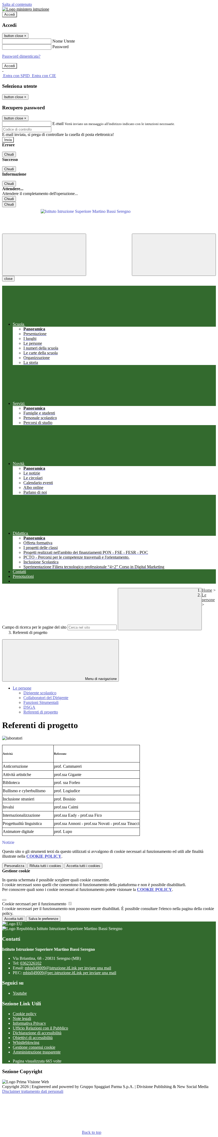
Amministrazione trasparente (37, 1052)
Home (207, 590)
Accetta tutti (83, 866)
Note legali (22, 1018)
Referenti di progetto (40, 712)
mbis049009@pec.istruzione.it (69, 972)
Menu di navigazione (100, 679)
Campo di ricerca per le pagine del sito (34, 627)
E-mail (58, 123)
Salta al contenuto (17, 4)
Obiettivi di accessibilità (33, 1037)
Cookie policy (24, 1013)
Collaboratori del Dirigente (45, 697)
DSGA (29, 707)
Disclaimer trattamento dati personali (32, 1091)
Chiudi (9, 154)
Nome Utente (63, 41)
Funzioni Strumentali (40, 702)
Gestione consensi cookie (34, 1047)
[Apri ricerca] (174, 255)
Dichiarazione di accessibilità (37, 1033)
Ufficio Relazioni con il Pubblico (40, 1028)
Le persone (208, 597)
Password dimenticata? (21, 56)
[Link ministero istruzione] (25, 9)
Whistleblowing (26, 1042)
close (8, 279)
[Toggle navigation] (44, 255)
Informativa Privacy (29, 1023)
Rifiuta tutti (45, 866)
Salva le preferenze (43, 919)
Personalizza (14, 866)
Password (60, 46)
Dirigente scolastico (39, 693)
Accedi (9, 14)
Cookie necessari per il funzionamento (34, 904)
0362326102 (30, 963)
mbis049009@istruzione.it (68, 968)
